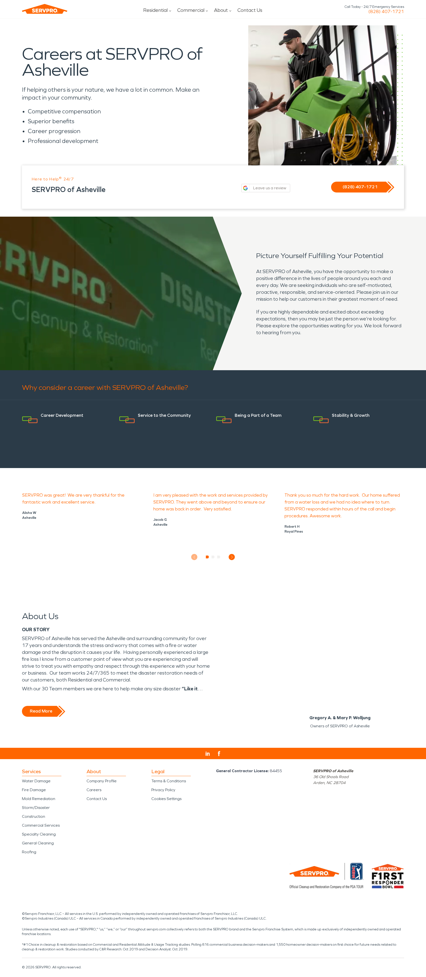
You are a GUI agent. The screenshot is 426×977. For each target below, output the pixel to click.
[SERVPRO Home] (44, 9)
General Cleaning (38, 843)
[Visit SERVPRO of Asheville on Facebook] (219, 753)
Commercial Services (41, 825)
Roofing (29, 852)
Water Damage (36, 781)
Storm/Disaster (36, 807)
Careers (94, 789)
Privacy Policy (163, 789)
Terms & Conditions (168, 781)
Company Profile (102, 781)
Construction (33, 816)
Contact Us (249, 10)
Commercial (190, 10)
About (221, 10)
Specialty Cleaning (39, 834)
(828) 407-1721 (386, 11)
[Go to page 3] (219, 557)
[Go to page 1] (207, 557)
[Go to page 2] (213, 557)
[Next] (232, 557)
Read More (41, 711)
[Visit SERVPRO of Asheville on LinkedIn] (208, 753)
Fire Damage (34, 789)
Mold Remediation (38, 798)
